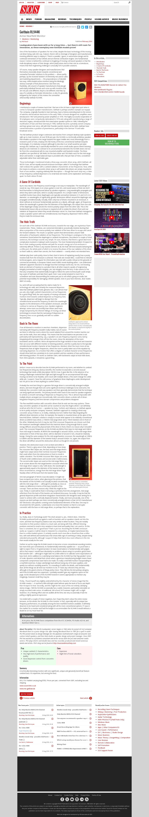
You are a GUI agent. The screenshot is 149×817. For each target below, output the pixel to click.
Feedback (101, 748)
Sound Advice (102, 19)
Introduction (101, 62)
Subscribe (41, 2)
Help (57, 2)
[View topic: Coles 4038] (90, 723)
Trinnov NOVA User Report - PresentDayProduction (109, 254)
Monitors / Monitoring (30, 39)
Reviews (62, 19)
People (88, 19)
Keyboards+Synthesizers (107, 714)
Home (22, 19)
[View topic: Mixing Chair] (90, 744)
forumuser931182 (25, 713)
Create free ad (112, 135)
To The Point (26, 363)
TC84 (20, 740)
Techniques (75, 19)
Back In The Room (29, 323)
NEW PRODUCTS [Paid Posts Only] (111, 719)
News (29, 19)
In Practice (25, 513)
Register (30, 2)
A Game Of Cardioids (30, 182)
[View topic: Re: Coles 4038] (52, 728)
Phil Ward (25, 42)
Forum (38, 19)
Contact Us (58, 795)
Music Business (120, 19)
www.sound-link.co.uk (28, 686)
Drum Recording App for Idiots (68, 727)
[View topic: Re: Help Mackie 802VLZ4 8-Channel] (52, 710)
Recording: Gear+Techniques (26, 715)
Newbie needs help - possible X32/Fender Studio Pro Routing (35, 737)
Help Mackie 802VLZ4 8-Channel (68, 714)
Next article (84, 698)
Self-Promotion (103, 745)
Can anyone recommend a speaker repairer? (73, 718)
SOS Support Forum (105, 750)
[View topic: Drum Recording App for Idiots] (90, 727)
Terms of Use (96, 795)
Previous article (29, 698)
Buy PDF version (26, 694)
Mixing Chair (61, 744)
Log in (21, 2)
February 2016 (87, 41)
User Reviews (103, 740)
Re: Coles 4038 (24, 728)
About (50, 795)
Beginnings (25, 103)
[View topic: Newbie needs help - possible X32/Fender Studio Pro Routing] (52, 737)
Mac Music (102, 725)
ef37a (21, 749)
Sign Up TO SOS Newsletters (112, 142)
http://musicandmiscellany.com (64, 643)
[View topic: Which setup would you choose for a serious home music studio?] (90, 740)
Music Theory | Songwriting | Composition (114, 737)
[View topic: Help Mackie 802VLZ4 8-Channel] (90, 714)
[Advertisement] (111, 162)
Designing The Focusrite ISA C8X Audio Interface (109, 204)
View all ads (99, 135)
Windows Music (104, 722)
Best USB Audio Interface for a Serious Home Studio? (73, 736)
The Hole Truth (27, 222)
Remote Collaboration (106, 743)
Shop (50, 2)
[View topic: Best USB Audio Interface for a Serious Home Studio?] (90, 736)
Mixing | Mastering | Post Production (112, 712)
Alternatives (28, 616)
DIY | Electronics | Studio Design (110, 732)
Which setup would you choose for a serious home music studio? (73, 740)
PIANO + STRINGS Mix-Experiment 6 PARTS (72, 749)
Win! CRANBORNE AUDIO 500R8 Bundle (109, 92)
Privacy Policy (85, 795)
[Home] (30, 9)
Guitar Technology (105, 717)
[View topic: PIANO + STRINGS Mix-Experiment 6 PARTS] (90, 749)
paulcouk (22, 722)
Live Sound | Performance (26, 742)
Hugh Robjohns (24, 731)
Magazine (50, 19)
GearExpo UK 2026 (100, 229)
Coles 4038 (61, 723)
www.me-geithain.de (27, 688)
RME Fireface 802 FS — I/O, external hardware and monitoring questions (73, 731)
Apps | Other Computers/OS (108, 727)
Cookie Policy (68, 795)
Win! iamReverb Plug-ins (103, 89)
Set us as (64, 27)
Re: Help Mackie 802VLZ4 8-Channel (32, 710)
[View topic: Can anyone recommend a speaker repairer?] (90, 718)
